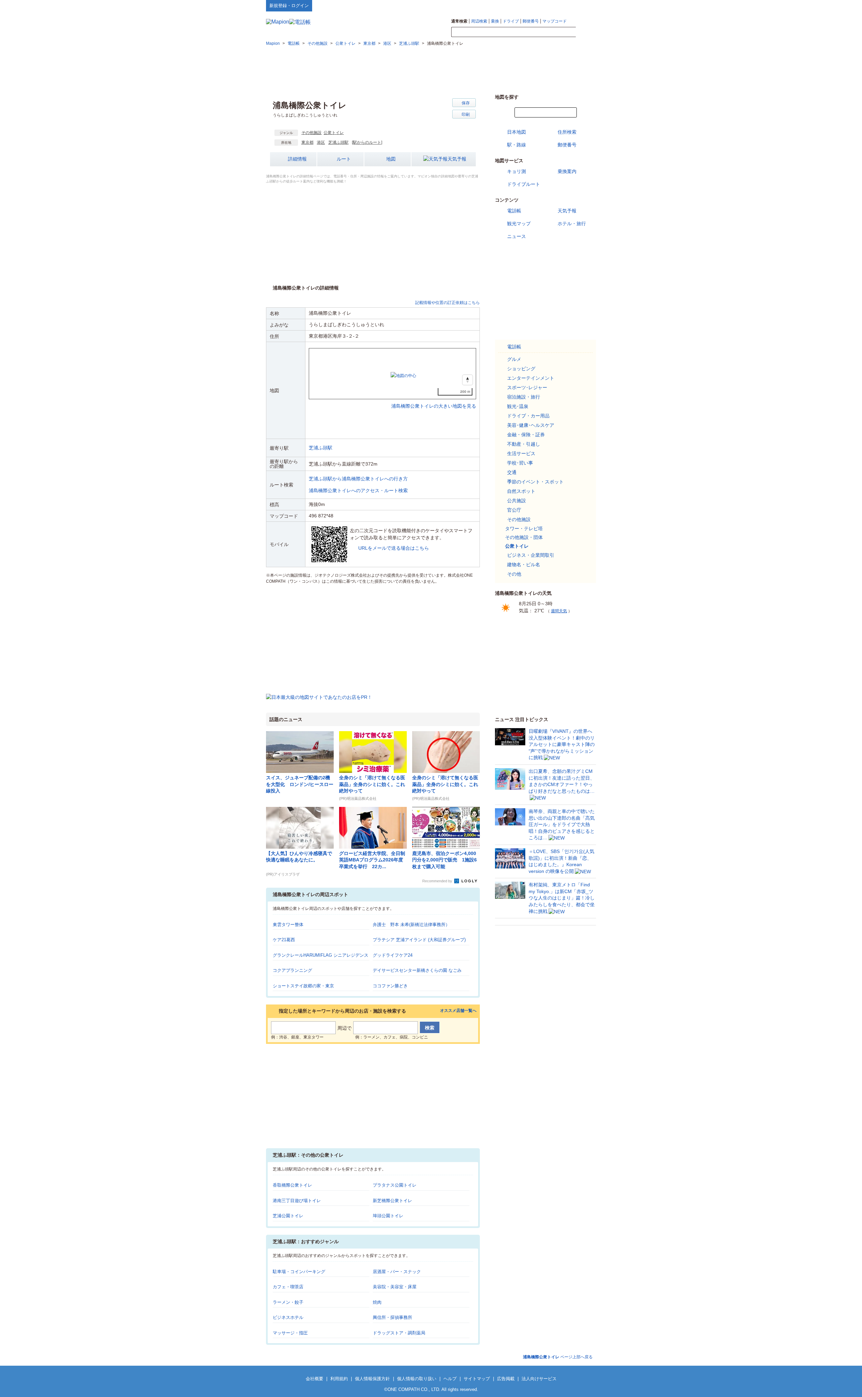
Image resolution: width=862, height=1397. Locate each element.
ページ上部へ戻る (558, 1357)
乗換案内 (567, 171)
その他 (514, 574)
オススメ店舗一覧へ (458, 1011)
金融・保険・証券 (526, 434)
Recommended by (437, 881)
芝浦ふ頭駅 (338, 142)
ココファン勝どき (390, 985)
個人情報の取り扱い (416, 1378)
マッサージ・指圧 (290, 1332)
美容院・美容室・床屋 (395, 1286)
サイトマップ (585, 5)
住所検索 (567, 132)
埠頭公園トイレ (388, 1215)
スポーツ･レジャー (527, 387)
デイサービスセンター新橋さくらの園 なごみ (417, 970)
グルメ (514, 359)
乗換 (495, 21)
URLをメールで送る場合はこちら (393, 548)
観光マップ (519, 223)
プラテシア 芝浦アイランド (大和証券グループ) (419, 939)
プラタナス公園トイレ (395, 1185)
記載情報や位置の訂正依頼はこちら (447, 302)
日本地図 (516, 132)
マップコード (554, 21)
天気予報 (456, 159)
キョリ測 (516, 171)
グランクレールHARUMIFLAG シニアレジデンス (320, 955)
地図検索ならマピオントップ (530, 5)
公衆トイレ (334, 132)
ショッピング (521, 368)
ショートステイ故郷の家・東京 (303, 985)
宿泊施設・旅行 (523, 397)
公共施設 (516, 500)
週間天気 (559, 611)
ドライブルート (523, 184)
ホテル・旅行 (572, 223)
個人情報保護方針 (372, 1378)
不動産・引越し (523, 444)
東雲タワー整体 (288, 924)
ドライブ (511, 21)
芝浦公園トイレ (288, 1215)
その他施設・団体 (524, 537)
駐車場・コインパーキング (299, 1271)
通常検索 (459, 21)
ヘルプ (563, 5)
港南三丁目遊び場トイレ (297, 1200)
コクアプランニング (292, 970)
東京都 (307, 142)
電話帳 (514, 210)
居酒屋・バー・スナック (397, 1271)
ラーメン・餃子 (288, 1302)
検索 (586, 32)
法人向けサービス (539, 1378)
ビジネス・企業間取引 (530, 555)
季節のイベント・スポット (535, 481)
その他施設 (311, 132)
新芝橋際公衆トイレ (392, 1200)
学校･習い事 (520, 463)
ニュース (516, 236)
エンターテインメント (530, 378)
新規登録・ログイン (289, 5)
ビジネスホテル (288, 1317)
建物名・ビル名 (523, 564)
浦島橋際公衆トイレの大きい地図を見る (433, 399)
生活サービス (521, 453)
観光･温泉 (517, 406)
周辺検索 (479, 21)
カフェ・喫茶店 (288, 1286)
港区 (321, 142)
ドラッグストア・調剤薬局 (399, 1332)
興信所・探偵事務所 (392, 1317)
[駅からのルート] (367, 142)
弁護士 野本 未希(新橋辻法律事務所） (411, 924)
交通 (512, 472)
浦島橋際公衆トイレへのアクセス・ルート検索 (358, 490)
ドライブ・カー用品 (528, 415)
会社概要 (314, 1378)
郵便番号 (531, 21)
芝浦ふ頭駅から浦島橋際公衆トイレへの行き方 (358, 478)
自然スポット (521, 491)
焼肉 (377, 1302)
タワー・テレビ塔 (524, 528)
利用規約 (339, 1378)
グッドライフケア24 (392, 955)
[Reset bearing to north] (467, 380)
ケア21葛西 (284, 939)
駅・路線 (516, 144)
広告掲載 (506, 1378)
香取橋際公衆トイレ (292, 1185)
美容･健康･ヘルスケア (530, 425)
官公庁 (514, 510)
